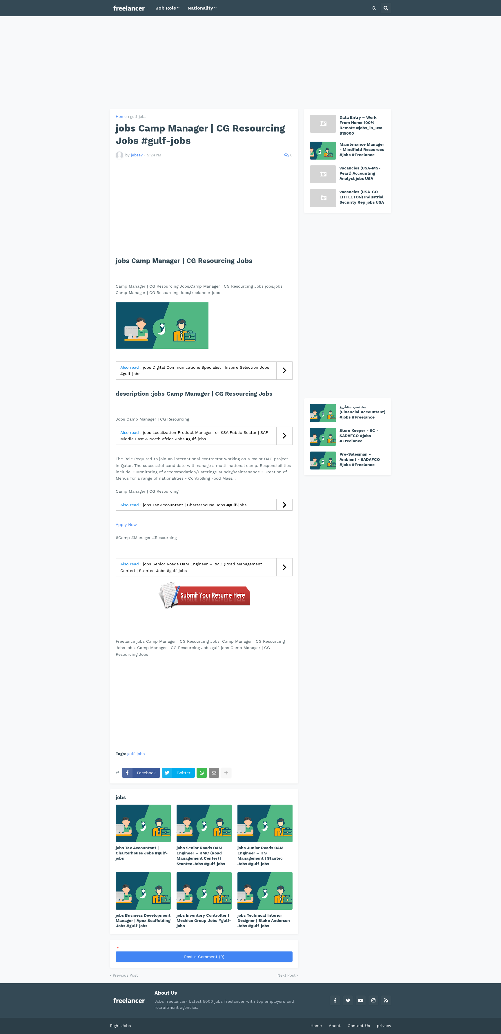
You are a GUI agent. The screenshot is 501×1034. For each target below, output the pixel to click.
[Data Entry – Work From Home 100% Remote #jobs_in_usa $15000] (323, 124)
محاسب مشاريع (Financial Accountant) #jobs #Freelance (362, 411)
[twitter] (348, 1000)
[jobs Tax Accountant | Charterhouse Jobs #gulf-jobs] (143, 823)
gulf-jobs (138, 116)
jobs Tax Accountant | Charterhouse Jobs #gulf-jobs (194, 505)
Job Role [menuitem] (166, 8)
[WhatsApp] (202, 773)
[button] (374, 8)
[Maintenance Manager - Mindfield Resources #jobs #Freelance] (323, 151)
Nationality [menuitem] (200, 8)
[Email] (214, 773)
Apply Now (126, 524)
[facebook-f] (335, 1000)
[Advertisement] (250, 62)
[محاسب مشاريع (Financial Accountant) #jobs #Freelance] (323, 413)
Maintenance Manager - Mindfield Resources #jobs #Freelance (362, 149)
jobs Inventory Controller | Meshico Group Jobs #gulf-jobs (204, 920)
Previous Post (125, 975)
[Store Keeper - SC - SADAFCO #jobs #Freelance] (323, 437)
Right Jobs (120, 1025)
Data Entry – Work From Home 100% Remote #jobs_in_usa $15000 (361, 125)
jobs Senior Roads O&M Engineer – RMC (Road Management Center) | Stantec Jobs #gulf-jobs (201, 855)
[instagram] (373, 1000)
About (335, 1025)
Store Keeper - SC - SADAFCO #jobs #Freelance (359, 435)
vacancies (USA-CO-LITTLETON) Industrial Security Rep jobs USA (362, 196)
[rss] (386, 1000)
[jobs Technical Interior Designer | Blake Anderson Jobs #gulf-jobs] (265, 891)
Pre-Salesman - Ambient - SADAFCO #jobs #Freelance (360, 459)
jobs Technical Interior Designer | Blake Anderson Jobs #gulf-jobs (263, 920)
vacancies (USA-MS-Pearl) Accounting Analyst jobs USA (360, 173)
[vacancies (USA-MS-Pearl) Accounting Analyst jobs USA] (323, 174)
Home (121, 116)
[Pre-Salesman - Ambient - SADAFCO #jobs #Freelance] (323, 460)
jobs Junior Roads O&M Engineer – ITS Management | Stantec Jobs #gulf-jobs (260, 855)
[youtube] (361, 1000)
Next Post (286, 975)
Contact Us (359, 1025)
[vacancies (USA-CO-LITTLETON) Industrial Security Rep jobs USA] (323, 198)
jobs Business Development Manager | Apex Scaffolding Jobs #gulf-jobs (143, 920)
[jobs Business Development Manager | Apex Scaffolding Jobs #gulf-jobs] (143, 891)
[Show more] (226, 773)
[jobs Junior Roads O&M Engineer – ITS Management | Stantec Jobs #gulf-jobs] (265, 823)
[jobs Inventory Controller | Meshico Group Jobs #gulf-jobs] (204, 891)
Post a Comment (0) (204, 956)
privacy (384, 1025)
